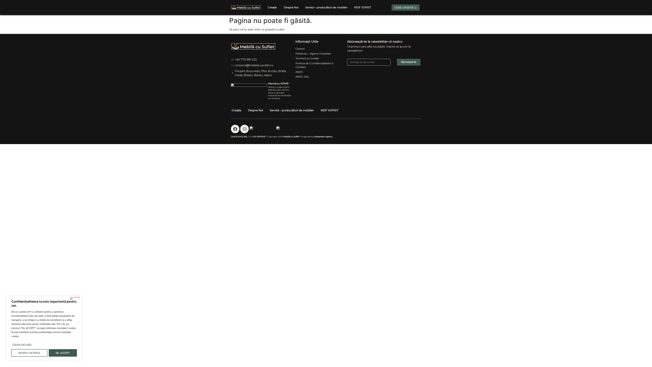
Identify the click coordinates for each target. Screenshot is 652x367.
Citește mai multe (21, 344)
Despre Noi (291, 7)
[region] (44, 328)
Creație (272, 7)
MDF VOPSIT (362, 7)
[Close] (75, 298)
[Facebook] (235, 129)
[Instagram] (244, 129)
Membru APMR (278, 83)
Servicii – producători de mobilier (326, 7)
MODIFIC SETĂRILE (29, 352)
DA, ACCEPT (63, 352)
